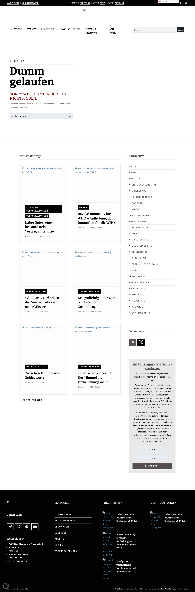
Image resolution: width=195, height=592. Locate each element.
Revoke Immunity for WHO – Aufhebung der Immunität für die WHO (96, 218)
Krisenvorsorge (142, 197)
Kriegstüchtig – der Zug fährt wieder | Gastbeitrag (96, 302)
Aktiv (102, 3)
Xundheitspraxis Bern (19, 554)
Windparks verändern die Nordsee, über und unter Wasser (42, 302)
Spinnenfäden (140, 252)
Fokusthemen (137, 221)
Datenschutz (22, 589)
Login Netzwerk (30, 3)
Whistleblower (141, 215)
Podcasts (138, 203)
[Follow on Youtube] (34, 526)
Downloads (139, 191)
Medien (136, 270)
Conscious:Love (16, 557)
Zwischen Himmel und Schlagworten (42, 375)
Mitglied (119, 3)
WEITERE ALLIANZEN (18, 561)
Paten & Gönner (139, 282)
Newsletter (139, 301)
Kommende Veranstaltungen (37, 209)
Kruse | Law (14, 547)
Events (133, 172)
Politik (83, 207)
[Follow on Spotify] (26, 526)
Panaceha (13, 550)
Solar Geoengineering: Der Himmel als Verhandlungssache (95, 377)
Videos (136, 209)
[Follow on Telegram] (180, 3)
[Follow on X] (186, 3)
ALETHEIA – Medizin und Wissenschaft (26, 544)
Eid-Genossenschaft (145, 185)
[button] (6, 586)
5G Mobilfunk (140, 227)
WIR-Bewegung (141, 313)
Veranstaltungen (37, 216)
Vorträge (85, 3)
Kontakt (137, 295)
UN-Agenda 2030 (142, 240)
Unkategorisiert (89, 291)
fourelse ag (183, 589)
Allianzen (138, 307)
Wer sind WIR (137, 288)
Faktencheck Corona (145, 264)
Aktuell (134, 166)
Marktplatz (13, 3)
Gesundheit (139, 258)
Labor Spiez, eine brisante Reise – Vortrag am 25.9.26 (39, 226)
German (164, 2)
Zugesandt (139, 276)
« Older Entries (31, 400)
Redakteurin (31, 236)
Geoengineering (36, 291)
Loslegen (135, 179)
